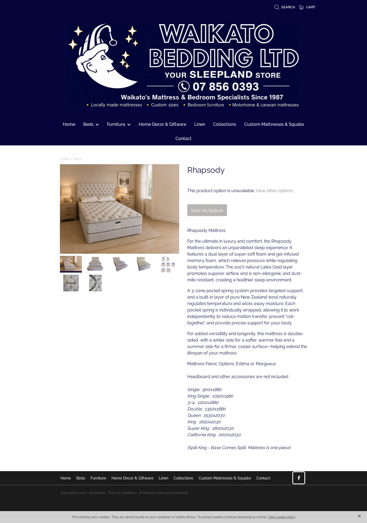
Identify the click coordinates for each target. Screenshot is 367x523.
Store (65, 159)
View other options (274, 190)
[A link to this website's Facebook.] (298, 477)
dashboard (97, 492)
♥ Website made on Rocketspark (164, 492)
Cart (310, 7)
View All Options (207, 210)
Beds (78, 159)
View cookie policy (281, 517)
